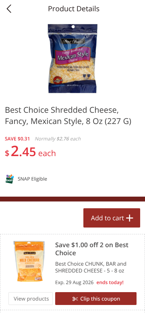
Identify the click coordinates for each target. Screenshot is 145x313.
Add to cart (107, 217)
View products (31, 298)
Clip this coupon (100, 298)
